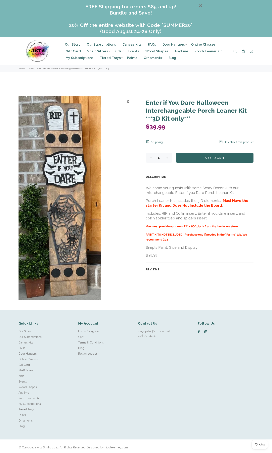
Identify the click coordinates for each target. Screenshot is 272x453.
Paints (22, 415)
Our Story (25, 331)
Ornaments (26, 420)
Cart (80, 337)
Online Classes (28, 359)
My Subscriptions (30, 403)
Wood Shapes (28, 387)
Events (23, 381)
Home (22, 68)
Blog (22, 426)
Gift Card (24, 364)
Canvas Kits (26, 342)
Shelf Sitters (26, 370)
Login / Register (88, 331)
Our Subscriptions (30, 337)
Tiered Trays (27, 409)
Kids (21, 376)
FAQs (22, 348)
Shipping (157, 142)
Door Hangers (28, 353)
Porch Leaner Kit (29, 398)
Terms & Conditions (91, 342)
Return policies (88, 353)
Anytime (24, 392)
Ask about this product (238, 142)
